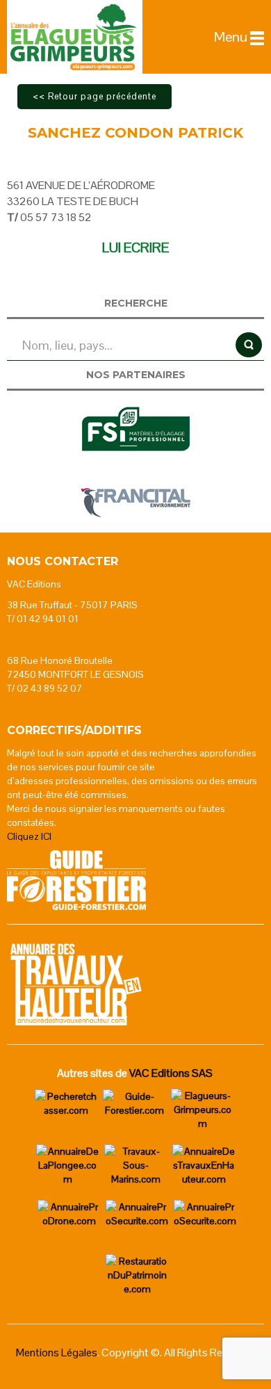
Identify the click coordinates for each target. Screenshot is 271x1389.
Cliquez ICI (29, 836)
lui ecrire (135, 247)
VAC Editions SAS (171, 1073)
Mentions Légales (56, 1352)
